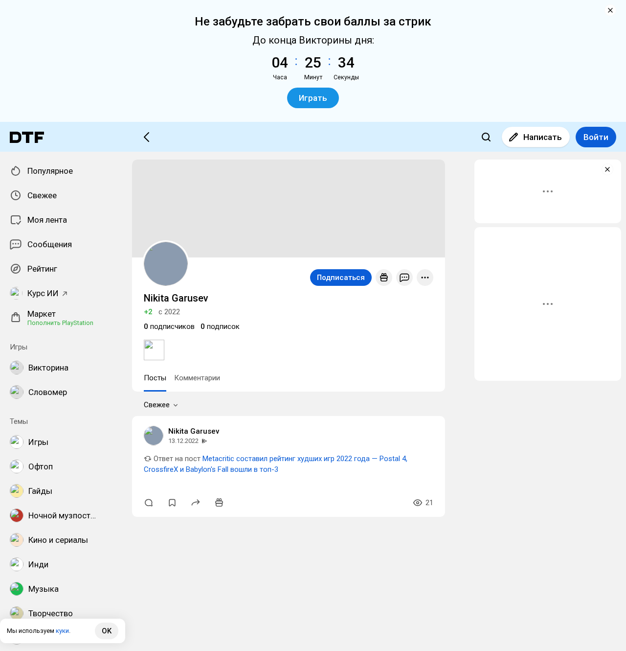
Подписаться (341, 277)
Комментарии (197, 377)
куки (62, 630)
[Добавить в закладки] (172, 503)
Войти (595, 137)
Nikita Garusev (193, 431)
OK (107, 631)
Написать (542, 137)
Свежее (157, 404)
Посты (155, 377)
